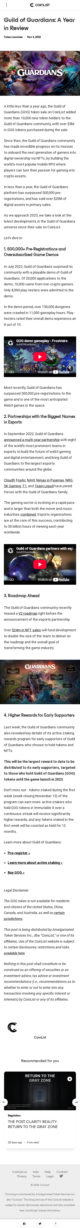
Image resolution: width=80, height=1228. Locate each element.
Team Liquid (44, 486)
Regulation (14, 1116)
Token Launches (13, 37)
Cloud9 (9, 480)
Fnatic (21, 480)
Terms (36, 1176)
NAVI (31, 480)
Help (47, 1172)
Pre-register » (19, 853)
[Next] (76, 1102)
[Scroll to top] (56, 1224)
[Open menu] (6, 5)
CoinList (40, 1037)
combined (28, 514)
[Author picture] (12, 1027)
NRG (68, 480)
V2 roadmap (27, 613)
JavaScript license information (43, 1210)
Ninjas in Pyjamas (50, 480)
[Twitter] (40, 1224)
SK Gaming (12, 486)
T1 (24, 486)
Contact (62, 1172)
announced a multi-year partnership (32, 440)
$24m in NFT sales (26, 630)
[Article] (40, 1091)
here (21, 1210)
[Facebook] (24, 1224)
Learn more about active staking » (35, 863)
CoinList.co (19, 1172)
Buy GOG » (16, 872)
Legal (50, 1176)
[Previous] (4, 1102)
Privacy (22, 1176)
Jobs (36, 1172)
